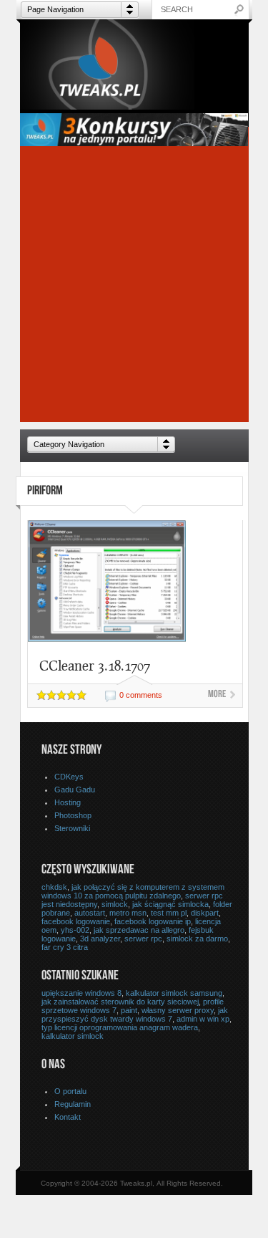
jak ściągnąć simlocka (170, 904)
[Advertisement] (134, 287)
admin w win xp (203, 1018)
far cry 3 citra (64, 947)
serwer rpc (143, 938)
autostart (89, 912)
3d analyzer (100, 938)
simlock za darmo (197, 938)
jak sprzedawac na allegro (139, 930)
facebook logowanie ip (152, 921)
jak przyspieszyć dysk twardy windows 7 (134, 1014)
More (217, 695)
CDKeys (69, 776)
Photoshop (72, 815)
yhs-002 (75, 930)
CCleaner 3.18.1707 (94, 665)
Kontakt (67, 1117)
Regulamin (72, 1104)
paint (129, 1010)
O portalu (70, 1091)
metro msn (128, 912)
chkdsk (54, 887)
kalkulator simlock (72, 1036)
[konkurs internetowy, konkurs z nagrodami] (134, 142)
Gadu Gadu (74, 789)
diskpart (205, 912)
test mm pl (169, 912)
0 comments (140, 695)
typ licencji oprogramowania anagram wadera (119, 1027)
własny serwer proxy (178, 1010)
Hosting (67, 802)
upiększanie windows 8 (81, 993)
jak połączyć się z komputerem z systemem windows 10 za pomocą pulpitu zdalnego (132, 891)
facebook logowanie (75, 921)
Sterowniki (72, 828)
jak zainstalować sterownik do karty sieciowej (120, 1001)
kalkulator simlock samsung (174, 993)
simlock (114, 904)
